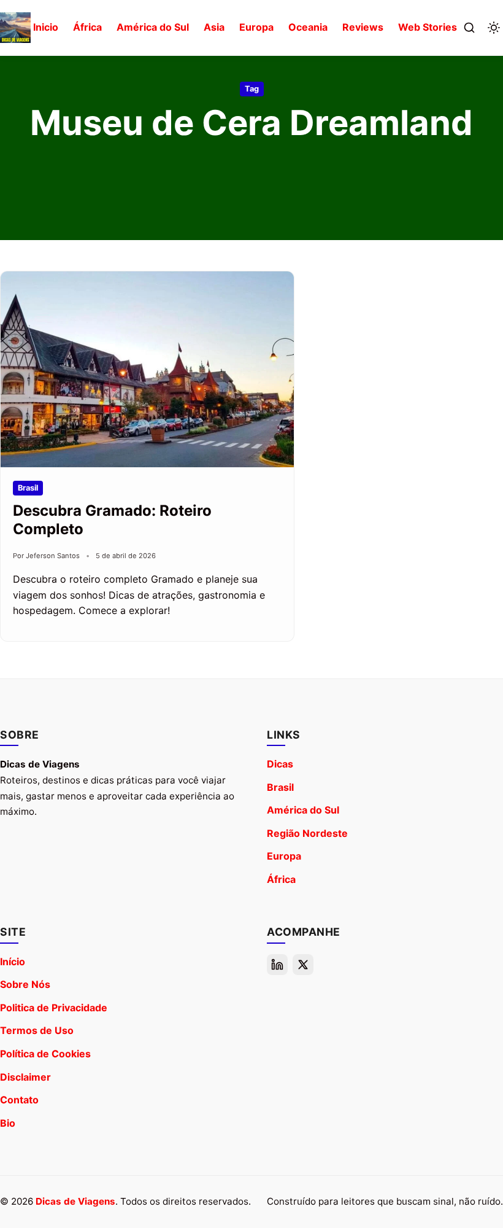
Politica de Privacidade (53, 1007)
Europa (256, 27)
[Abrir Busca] (469, 27)
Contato (19, 1100)
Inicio (45, 27)
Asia (214, 27)
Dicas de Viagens (75, 1201)
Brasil (280, 787)
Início (12, 961)
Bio (7, 1123)
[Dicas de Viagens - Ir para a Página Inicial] (15, 27)
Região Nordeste (307, 833)
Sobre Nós (25, 984)
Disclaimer (25, 1077)
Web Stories (427, 27)
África (87, 27)
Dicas (280, 764)
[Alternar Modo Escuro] (494, 27)
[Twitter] (303, 964)
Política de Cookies (45, 1053)
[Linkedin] (277, 964)
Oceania (308, 27)
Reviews (362, 27)
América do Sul (153, 27)
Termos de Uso (37, 1030)
